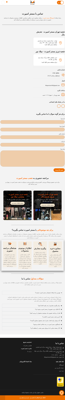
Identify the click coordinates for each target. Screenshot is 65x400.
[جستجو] (3, 2)
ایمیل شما (62, 126)
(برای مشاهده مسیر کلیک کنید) (49, 62)
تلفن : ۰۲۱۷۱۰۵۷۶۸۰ (56, 355)
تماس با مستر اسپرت (26, 348)
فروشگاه (61, 365)
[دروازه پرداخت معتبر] (60, 381)
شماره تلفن (62, 134)
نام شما (63, 118)
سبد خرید (61, 371)
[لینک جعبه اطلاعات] (49, 74)
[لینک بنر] (47, 205)
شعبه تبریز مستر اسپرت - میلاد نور (50, 51)
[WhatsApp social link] (59, 106)
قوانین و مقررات (27, 345)
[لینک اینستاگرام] (63, 106)
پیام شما (63, 149)
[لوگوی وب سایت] (32, 2)
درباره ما (29, 351)
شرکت (63, 141)
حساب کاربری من (59, 368)
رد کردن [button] (2, 397)
